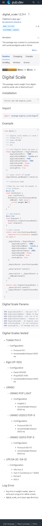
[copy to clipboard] (38, 99)
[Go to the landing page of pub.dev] (15, 2)
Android (16, 30)
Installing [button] (6, 62)
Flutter (11, 26)
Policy (35, 524)
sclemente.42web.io (12, 22)
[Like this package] (36, 26)
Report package (23, 524)
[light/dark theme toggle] (38, 2)
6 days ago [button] (15, 19)
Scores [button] (27, 62)
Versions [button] (16, 62)
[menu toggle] (3, 2)
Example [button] (29, 56)
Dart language (9, 524)
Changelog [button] (17, 56)
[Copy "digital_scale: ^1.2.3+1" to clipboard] (29, 14)
